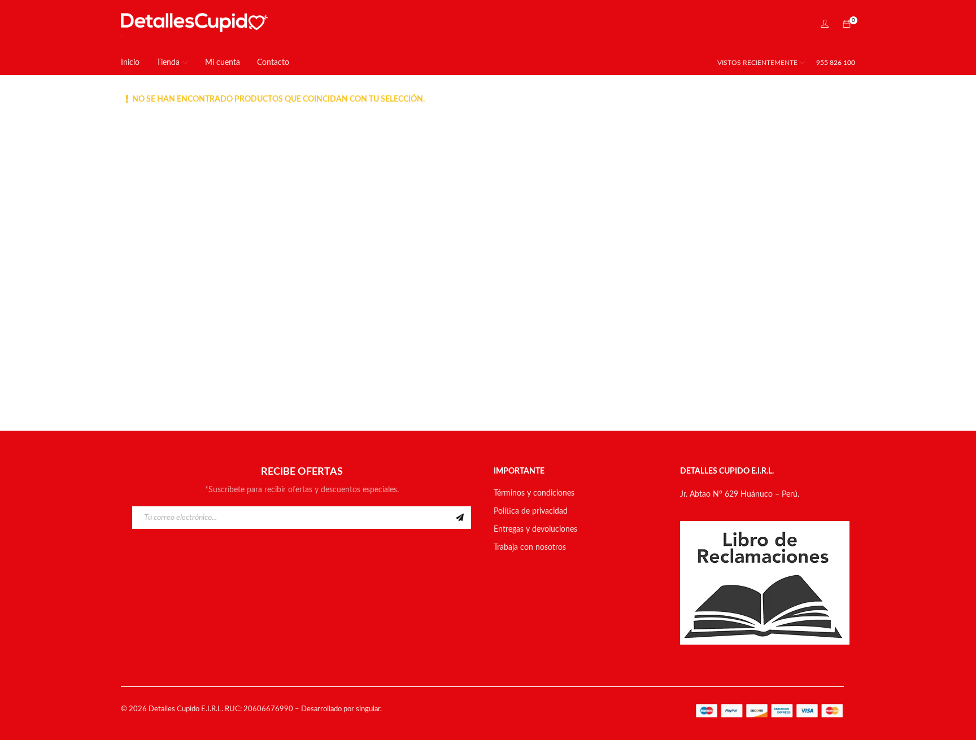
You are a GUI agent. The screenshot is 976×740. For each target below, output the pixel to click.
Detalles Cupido (174, 709)
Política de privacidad (531, 511)
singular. (369, 709)
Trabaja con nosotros (530, 547)
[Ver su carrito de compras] (847, 25)
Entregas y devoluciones (535, 529)
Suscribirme (459, 517)
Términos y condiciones (534, 493)
